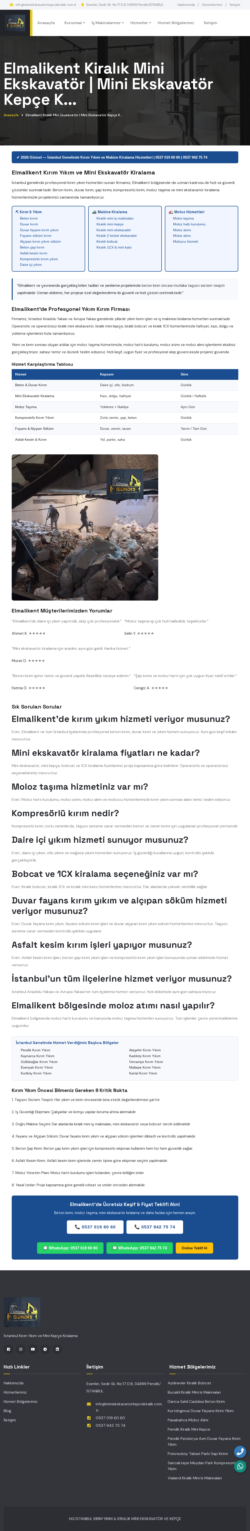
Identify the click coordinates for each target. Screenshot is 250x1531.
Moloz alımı (182, 236)
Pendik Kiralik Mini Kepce (189, 1429)
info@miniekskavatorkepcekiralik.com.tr (46, 5)
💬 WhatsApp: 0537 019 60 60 (70, 1248)
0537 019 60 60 (110, 1417)
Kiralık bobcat (106, 241)
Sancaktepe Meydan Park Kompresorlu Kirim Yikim (207, 1465)
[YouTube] (33, 1349)
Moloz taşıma (183, 218)
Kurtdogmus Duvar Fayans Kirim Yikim (201, 1410)
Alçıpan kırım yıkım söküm (40, 241)
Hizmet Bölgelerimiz (176, 22)
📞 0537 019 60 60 (95, 1227)
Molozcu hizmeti (185, 241)
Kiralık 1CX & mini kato (114, 247)
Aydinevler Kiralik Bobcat (189, 1383)
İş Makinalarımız (106, 22)
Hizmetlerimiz (212, 5)
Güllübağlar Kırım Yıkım (39, 1062)
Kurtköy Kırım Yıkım (36, 1073)
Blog (7, 1410)
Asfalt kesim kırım (33, 253)
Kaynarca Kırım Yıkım (37, 1056)
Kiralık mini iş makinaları (115, 218)
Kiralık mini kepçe (110, 224)
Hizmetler (139, 22)
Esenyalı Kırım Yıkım (37, 1067)
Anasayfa (46, 22)
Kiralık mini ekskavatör (113, 230)
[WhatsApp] (240, 1466)
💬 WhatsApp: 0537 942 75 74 (139, 1248)
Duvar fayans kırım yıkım (39, 230)
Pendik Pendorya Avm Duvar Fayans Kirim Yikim (204, 1441)
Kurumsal (73, 22)
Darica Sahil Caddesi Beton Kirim (196, 1401)
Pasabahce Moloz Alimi (188, 1420)
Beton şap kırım (32, 247)
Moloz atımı (182, 230)
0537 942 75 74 (110, 1425)
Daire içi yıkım (31, 265)
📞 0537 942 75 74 (154, 1227)
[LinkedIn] (57, 1349)
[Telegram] (45, 1349)
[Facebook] (8, 1349)
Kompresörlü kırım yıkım (39, 259)
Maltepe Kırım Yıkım (145, 1067)
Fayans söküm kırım (36, 236)
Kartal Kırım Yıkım (143, 1073)
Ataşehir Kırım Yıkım (145, 1050)
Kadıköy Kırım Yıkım (145, 1056)
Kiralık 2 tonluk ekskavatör (116, 236)
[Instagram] (21, 1349)
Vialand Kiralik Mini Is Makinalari (195, 1478)
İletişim (235, 5)
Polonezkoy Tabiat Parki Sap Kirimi (198, 1453)
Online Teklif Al (194, 1248)
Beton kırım (29, 218)
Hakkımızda (186, 5)
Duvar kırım (29, 224)
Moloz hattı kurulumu (189, 224)
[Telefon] (240, 1452)
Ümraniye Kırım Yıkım (146, 1062)
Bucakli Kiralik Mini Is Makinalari (194, 1392)
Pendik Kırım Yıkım (35, 1050)
